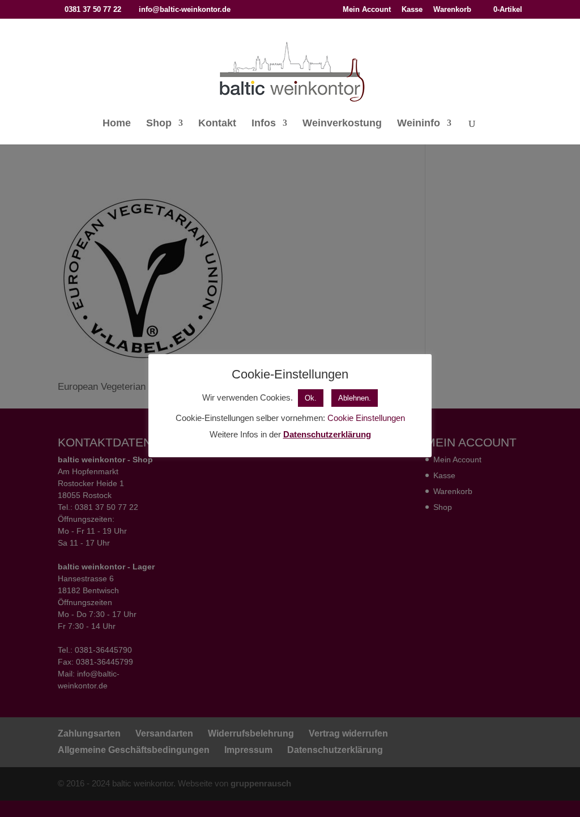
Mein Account (367, 10)
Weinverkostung (342, 124)
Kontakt (217, 124)
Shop (159, 124)
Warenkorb (452, 10)
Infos (263, 124)
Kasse (412, 10)
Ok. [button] (311, 398)
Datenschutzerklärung (327, 434)
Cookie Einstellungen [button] (366, 418)
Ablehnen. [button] (354, 398)
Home (117, 124)
